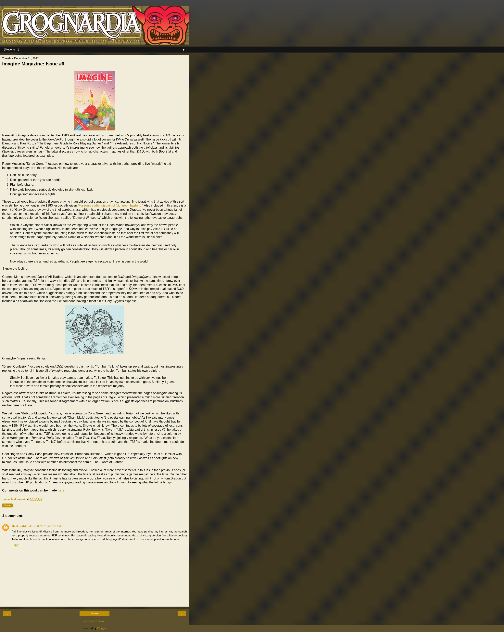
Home (94, 613)
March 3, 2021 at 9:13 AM (45, 526)
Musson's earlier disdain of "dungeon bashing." (110, 205)
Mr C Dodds (19, 526)
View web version (94, 621)
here (61, 490)
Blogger (102, 628)
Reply (15, 544)
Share (7, 505)
